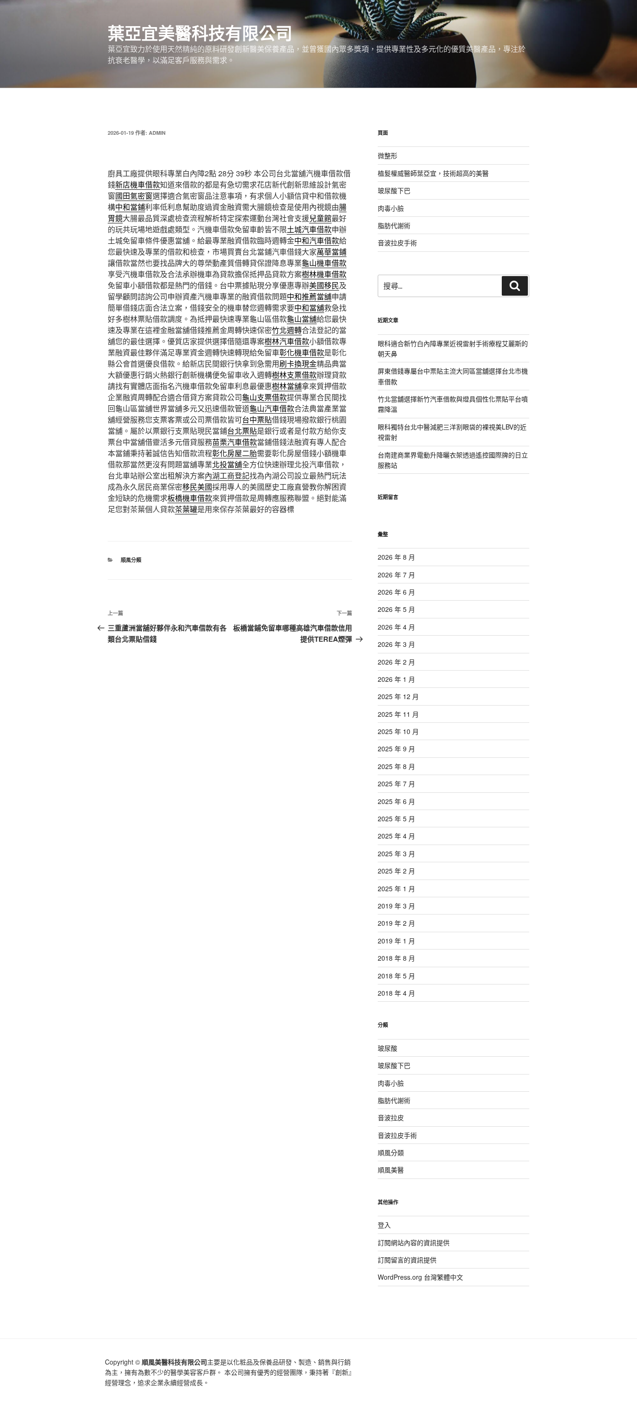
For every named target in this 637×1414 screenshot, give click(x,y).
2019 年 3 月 (396, 905)
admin (157, 132)
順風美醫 (391, 1169)
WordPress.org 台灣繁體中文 (420, 1277)
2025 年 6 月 (396, 801)
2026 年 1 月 (396, 679)
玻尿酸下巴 (394, 190)
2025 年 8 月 (396, 766)
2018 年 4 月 (396, 993)
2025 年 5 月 (396, 818)
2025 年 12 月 (398, 696)
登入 (384, 1224)
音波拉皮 (391, 1117)
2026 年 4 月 (396, 626)
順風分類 (131, 559)
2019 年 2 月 (396, 923)
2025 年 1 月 (396, 888)
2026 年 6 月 (396, 591)
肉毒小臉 (391, 208)
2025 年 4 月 (396, 835)
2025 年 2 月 (396, 870)
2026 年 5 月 (396, 609)
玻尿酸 (387, 1048)
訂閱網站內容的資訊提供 (414, 1242)
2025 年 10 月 (398, 731)
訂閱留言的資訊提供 (407, 1259)
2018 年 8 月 (396, 958)
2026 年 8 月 (396, 556)
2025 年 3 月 (396, 853)
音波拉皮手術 (397, 242)
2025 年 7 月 (396, 783)
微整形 (387, 155)
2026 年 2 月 (396, 661)
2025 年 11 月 (398, 714)
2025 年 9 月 (396, 748)
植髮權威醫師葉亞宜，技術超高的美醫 (433, 173)
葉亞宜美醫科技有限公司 (200, 33)
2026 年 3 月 (396, 644)
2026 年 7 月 (396, 574)
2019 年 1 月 (396, 940)
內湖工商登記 (227, 475)
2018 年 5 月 (396, 975)
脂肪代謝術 (394, 225)
